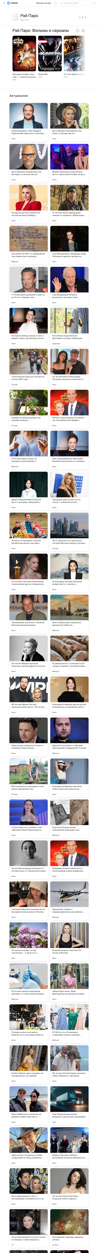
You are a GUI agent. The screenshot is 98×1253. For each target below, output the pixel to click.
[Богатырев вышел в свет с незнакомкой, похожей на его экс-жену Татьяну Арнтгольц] (28, 1187)
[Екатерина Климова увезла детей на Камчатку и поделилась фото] (69, 696)
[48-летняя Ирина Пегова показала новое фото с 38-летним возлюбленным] (28, 696)
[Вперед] (83, 30)
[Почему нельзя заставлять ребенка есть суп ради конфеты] (28, 1023)
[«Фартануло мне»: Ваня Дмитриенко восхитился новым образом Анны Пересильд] (69, 982)
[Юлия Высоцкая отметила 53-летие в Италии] (69, 941)
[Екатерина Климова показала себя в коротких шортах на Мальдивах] (69, 778)
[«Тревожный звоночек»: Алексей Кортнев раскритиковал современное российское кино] (28, 614)
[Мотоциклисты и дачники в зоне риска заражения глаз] (28, 778)
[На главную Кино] (14, 3)
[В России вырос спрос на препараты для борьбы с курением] (28, 450)
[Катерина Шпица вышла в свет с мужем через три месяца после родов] (28, 327)
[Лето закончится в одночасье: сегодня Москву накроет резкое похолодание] (69, 532)
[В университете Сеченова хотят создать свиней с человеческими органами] (69, 655)
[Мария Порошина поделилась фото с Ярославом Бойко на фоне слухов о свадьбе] (69, 163)
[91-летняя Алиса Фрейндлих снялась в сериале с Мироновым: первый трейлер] (69, 204)
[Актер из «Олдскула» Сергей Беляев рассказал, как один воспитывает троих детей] (28, 532)
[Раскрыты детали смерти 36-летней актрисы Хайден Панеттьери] (28, 204)
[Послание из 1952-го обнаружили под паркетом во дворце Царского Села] (28, 245)
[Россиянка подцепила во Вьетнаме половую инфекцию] (69, 327)
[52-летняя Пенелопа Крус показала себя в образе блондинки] (69, 1187)
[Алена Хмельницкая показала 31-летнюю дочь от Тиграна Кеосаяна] (28, 859)
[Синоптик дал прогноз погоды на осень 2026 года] (28, 368)
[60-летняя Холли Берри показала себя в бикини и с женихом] (69, 1064)
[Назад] (77, 30)
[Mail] (8, 3)
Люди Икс (43, 74)
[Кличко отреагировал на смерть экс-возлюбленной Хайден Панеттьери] (69, 409)
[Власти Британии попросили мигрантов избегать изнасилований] (69, 614)
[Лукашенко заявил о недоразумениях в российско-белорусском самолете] (69, 900)
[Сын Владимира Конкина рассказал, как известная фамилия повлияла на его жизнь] (69, 286)
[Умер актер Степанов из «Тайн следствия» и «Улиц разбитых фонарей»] (28, 1146)
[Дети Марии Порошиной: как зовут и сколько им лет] (69, 122)
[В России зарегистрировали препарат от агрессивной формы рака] (28, 982)
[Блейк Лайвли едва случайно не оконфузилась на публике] (28, 1064)
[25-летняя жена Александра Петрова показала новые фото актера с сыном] (69, 368)
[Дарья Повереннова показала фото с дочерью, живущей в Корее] (28, 491)
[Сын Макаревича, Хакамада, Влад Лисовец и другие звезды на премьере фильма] (69, 245)
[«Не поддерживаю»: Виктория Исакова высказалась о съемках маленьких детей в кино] (69, 450)
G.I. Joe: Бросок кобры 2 (75, 74)
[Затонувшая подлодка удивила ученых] (69, 1228)
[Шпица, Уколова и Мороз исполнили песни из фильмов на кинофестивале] (69, 1146)
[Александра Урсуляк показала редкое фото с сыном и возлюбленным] (69, 573)
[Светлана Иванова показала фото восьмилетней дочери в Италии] (28, 900)
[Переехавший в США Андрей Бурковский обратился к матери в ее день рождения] (28, 122)
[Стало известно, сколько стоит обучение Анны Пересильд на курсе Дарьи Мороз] (28, 818)
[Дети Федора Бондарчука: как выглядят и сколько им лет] (28, 163)
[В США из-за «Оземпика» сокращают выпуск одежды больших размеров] (69, 1023)
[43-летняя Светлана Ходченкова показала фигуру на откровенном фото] (28, 573)
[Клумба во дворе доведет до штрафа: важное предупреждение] (28, 409)
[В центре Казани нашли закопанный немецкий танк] (69, 818)
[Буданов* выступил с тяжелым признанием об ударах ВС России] (69, 737)
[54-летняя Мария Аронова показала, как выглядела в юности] (28, 655)
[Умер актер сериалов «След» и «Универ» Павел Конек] (28, 737)
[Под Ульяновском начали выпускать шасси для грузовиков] (69, 1105)
